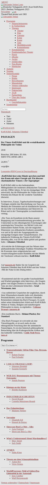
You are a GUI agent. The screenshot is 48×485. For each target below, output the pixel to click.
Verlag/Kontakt (12, 73)
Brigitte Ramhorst (19, 390)
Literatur (20, 35)
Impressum (16, 88)
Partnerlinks (17, 95)
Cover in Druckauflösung (26, 171)
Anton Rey (16, 462)
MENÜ (4, 2)
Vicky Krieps (17, 464)
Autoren (9, 69)
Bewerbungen (18, 81)
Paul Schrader (17, 357)
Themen (15, 28)
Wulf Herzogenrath (20, 478)
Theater (20, 31)
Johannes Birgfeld (19, 366)
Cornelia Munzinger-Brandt (23, 401)
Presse (14, 76)
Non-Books (17, 64)
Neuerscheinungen (19, 23)
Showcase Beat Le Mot (21, 431)
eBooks (15, 57)
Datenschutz (17, 90)
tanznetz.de (10, 265)
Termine (9, 71)
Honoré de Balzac (19, 422)
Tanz (19, 42)
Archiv (15, 59)
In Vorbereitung (18, 26)
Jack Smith (16, 443)
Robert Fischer (18, 355)
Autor (8, 119)
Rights (14, 78)
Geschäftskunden (19, 102)
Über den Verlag (19, 97)
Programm (10, 21)
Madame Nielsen (19, 411)
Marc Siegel (17, 441)
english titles (17, 62)
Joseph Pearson (18, 380)
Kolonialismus (23, 47)
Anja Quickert (18, 429)
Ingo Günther (17, 476)
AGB (14, 93)
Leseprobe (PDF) (8, 171)
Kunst (19, 40)
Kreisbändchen (18, 50)
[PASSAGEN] (7, 128)
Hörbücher (16, 66)
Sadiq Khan (17, 452)
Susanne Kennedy (19, 369)
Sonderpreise (11, 104)
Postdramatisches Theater (22, 52)
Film (19, 33)
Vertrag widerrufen (20, 85)
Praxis (14, 54)
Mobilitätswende (24, 45)
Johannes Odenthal (20, 132)
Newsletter (5, 12)
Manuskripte (17, 83)
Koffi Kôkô (6, 132)
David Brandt (17, 399)
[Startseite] (9, 16)
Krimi (19, 38)
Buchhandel (11, 100)
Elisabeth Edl (17, 420)
